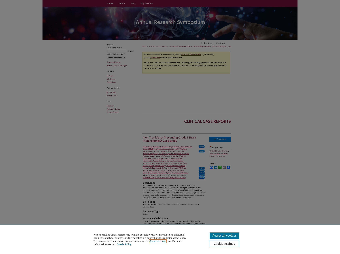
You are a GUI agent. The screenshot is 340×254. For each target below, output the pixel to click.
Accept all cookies (224, 235)
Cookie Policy (124, 244)
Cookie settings (157, 241)
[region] (170, 239)
